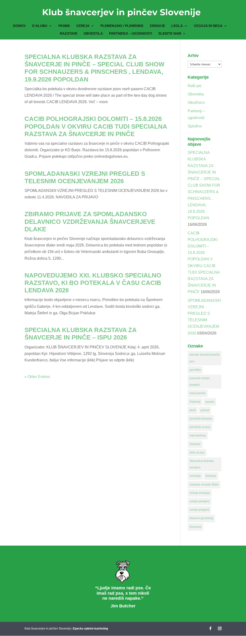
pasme (209, 401)
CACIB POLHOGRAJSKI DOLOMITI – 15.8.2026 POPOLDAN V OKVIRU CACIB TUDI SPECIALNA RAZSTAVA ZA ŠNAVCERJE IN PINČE (96, 126)
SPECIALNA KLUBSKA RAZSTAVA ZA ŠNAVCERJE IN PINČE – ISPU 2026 (80, 333)
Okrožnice (196, 103)
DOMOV (19, 26)
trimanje (211, 476)
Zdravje (157, 26)
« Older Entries (37, 377)
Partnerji (195, 401)
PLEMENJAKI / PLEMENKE (121, 26)
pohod (205, 410)
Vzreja (82, 26)
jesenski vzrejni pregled (200, 381)
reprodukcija (198, 435)
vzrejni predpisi (199, 501)
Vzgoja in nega (208, 26)
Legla (177, 26)
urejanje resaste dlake (204, 484)
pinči (193, 410)
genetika (195, 370)
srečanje (195, 476)
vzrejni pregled (199, 509)
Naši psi (195, 86)
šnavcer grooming (201, 518)
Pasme (64, 26)
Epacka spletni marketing (90, 628)
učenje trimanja (200, 493)
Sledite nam (169, 33)
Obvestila (93, 33)
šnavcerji (195, 527)
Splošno (195, 126)
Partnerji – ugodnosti (130, 33)
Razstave (68, 33)
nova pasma (198, 393)
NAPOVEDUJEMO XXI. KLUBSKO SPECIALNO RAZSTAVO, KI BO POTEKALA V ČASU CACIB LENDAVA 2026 (93, 283)
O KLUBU (39, 26)
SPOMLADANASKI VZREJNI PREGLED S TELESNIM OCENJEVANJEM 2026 (85, 177)
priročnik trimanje (201, 418)
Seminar (195, 444)
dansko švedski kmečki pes (205, 358)
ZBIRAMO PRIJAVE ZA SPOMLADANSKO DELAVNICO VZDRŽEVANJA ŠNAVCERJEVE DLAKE (90, 221)
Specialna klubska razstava (202, 464)
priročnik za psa (200, 427)
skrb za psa (197, 452)
